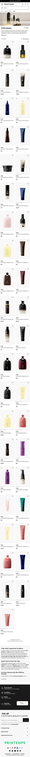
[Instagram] (12, 751)
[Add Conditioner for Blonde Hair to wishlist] (12, 610)
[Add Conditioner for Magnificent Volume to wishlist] (28, 241)
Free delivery (7, 692)
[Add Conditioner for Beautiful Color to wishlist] (28, 269)
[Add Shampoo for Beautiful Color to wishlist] (28, 354)
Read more (3, 35)
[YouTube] (20, 751)
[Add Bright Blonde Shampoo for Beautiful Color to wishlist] (12, 553)
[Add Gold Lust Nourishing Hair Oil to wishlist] (28, 42)
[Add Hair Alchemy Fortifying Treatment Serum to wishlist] (28, 99)
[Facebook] (10, 751)
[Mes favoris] (25, 4)
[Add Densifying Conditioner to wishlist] (12, 468)
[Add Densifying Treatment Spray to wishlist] (28, 439)
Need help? (7, 703)
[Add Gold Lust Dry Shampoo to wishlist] (12, 581)
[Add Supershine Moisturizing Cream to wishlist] (28, 127)
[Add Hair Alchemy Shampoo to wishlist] (12, 411)
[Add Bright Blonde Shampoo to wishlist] (28, 411)
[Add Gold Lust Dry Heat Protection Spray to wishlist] (12, 326)
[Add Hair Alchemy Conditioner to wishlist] (28, 383)
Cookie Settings (15, 753)
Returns (6, 696)
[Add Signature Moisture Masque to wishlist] (12, 155)
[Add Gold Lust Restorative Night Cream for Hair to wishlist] (28, 468)
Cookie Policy (8, 753)
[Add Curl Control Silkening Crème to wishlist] (28, 496)
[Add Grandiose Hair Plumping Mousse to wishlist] (12, 297)
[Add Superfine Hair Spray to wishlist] (28, 581)
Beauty (6, 11)
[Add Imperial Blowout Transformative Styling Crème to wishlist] (12, 184)
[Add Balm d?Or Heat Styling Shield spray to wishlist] (28, 212)
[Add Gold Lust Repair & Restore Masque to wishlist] (28, 155)
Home (2, 11)
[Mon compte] (23, 4)
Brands (10, 11)
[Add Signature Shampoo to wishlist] (12, 354)
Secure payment (8, 687)
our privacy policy (15, 724)
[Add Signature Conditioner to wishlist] (28, 326)
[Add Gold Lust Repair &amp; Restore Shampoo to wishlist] (12, 42)
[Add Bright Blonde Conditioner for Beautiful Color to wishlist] (28, 525)
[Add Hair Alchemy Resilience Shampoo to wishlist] (12, 241)
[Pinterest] (17, 751)
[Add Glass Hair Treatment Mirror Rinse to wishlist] (12, 99)
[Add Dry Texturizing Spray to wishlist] (12, 70)
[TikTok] (15, 751)
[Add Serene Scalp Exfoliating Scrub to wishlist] (12, 496)
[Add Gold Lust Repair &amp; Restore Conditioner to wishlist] (28, 70)
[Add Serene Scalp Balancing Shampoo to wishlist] (12, 212)
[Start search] (2, 8)
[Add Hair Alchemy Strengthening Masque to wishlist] (12, 525)
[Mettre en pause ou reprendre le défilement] (1, 1)
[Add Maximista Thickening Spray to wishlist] (12, 127)
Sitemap (22, 753)
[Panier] (28, 4)
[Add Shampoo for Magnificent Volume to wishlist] (12, 269)
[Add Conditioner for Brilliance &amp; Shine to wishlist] (28, 553)
